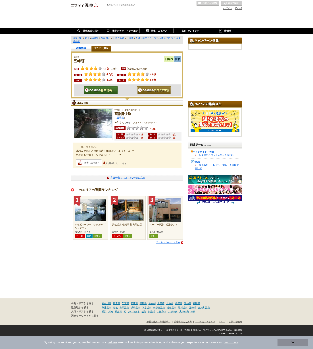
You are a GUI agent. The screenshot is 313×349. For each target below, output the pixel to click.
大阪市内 (161, 311)
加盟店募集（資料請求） (158, 321)
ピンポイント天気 (204, 151)
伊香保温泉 (159, 307)
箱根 (115, 307)
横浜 (104, 311)
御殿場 (151, 311)
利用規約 (197, 330)
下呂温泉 (146, 307)
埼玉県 (116, 303)
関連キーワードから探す (85, 315)
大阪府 (160, 303)
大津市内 (184, 311)
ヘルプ (222, 321)
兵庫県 (134, 303)
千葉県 (125, 303)
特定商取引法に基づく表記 (178, 330)
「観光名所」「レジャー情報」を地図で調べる (217, 167)
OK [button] (293, 342)
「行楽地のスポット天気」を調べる (215, 155)
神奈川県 (106, 303)
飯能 (143, 311)
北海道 (169, 303)
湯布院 (192, 307)
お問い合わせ (235, 321)
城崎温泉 (135, 307)
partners (112, 342)
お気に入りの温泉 (208, 3)
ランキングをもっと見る (168, 242)
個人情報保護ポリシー (154, 330)
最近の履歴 (231, 3)
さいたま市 (134, 311)
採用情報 (238, 330)
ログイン (227, 8)
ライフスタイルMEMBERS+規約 (217, 330)
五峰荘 (120, 117)
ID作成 (238, 8)
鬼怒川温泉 (204, 307)
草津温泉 (106, 307)
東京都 (152, 303)
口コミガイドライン (205, 321)
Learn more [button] (231, 342)
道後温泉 (171, 307)
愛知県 (187, 303)
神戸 (193, 311)
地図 (197, 161)
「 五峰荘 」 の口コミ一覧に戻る (127, 177)
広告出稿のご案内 (183, 321)
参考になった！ (91, 162)
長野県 (178, 303)
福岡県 (196, 303)
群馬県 (143, 303)
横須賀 (118, 311)
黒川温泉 (182, 307)
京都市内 (173, 311)
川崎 (110, 311)
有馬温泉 (124, 307)
